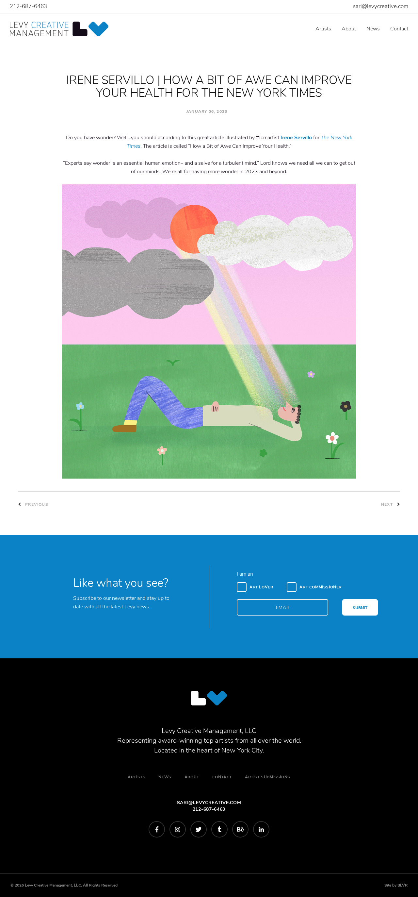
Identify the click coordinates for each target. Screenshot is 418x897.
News (373, 28)
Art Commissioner (320, 587)
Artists (323, 28)
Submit (360, 607)
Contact (399, 28)
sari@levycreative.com (380, 6)
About (349, 28)
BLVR (402, 885)
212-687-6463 (28, 6)
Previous (36, 504)
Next (387, 504)
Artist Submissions (267, 777)
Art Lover (261, 587)
